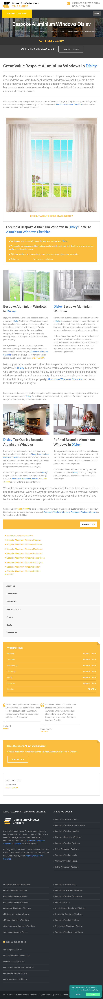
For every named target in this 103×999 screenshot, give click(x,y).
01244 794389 (81, 6)
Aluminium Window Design (15, 896)
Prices (9, 617)
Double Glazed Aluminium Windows (70, 908)
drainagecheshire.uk (13, 949)
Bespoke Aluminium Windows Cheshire (24, 540)
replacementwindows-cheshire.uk (19, 967)
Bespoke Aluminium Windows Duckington (25, 562)
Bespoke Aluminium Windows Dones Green (26, 558)
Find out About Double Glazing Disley (51, 216)
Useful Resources (15, 942)
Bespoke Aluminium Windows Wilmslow (24, 544)
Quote (9, 625)
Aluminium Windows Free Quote (69, 932)
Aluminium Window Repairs (66, 861)
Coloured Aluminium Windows (17, 908)
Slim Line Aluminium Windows (68, 837)
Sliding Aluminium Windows (67, 867)
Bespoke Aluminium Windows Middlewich (25, 549)
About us (10, 586)
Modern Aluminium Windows (16, 920)
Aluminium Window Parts (66, 884)
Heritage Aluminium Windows (17, 914)
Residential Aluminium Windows (68, 914)
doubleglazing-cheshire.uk (15, 973)
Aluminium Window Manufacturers (70, 825)
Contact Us (87, 524)
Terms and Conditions (62, 995)
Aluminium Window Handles (67, 831)
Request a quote (16, 13)
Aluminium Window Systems (67, 843)
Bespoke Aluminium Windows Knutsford (24, 553)
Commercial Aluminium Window (69, 926)
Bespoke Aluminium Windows (17, 884)
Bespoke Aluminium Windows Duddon (23, 567)
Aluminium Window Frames (67, 819)
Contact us (11, 633)
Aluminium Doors (62, 902)
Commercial (12, 594)
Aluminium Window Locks (66, 855)
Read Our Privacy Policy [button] (90, 990)
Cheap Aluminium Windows (67, 849)
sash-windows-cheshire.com (17, 955)
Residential (11, 601)
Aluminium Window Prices (15, 932)
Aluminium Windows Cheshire (20, 535)
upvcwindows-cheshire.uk (15, 979)
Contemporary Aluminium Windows (19, 926)
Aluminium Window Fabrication (68, 896)
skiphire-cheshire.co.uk (14, 961)
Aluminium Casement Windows (68, 890)
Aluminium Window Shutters (67, 920)
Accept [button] (93, 994)
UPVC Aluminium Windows (16, 890)
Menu (97, 13)
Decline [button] (78, 994)
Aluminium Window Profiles (16, 902)
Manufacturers (13, 609)
